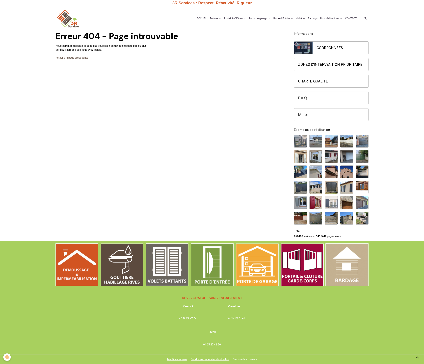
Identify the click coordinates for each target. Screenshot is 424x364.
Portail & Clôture (233, 18)
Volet (299, 18)
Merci (303, 114)
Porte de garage (258, 18)
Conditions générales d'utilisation (210, 359)
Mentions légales (177, 359)
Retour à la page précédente (71, 57)
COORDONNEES (330, 48)
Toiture (214, 18)
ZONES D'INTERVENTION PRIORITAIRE (330, 64)
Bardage (313, 18)
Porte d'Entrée (282, 18)
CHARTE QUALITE (313, 81)
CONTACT (351, 18)
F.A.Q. (303, 98)
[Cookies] (7, 357)
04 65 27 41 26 (212, 344)
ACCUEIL (202, 18)
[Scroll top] (417, 357)
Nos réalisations (330, 18)
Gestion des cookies (245, 359)
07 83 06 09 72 (187, 317)
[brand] (68, 18)
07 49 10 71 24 (236, 317)
